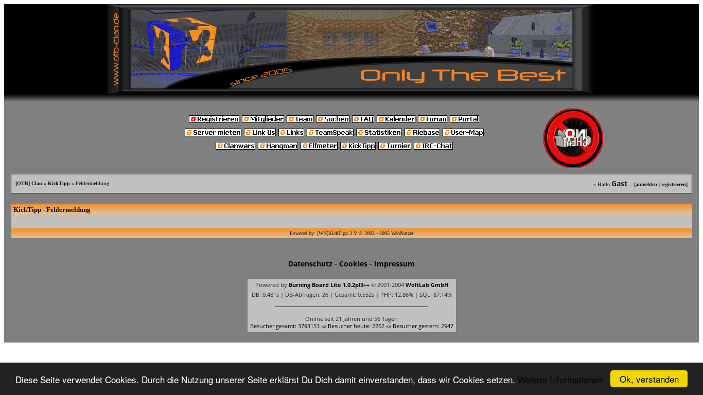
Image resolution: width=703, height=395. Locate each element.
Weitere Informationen (560, 379)
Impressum (394, 263)
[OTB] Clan (28, 183)
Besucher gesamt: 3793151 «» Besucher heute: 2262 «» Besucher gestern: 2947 (351, 326)
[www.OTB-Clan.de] (351, 48)
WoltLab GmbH (427, 285)
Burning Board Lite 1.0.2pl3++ (329, 285)
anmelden (646, 184)
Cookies (353, 263)
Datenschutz (310, 263)
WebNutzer (402, 233)
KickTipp (59, 183)
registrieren (673, 184)
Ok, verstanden (649, 378)
